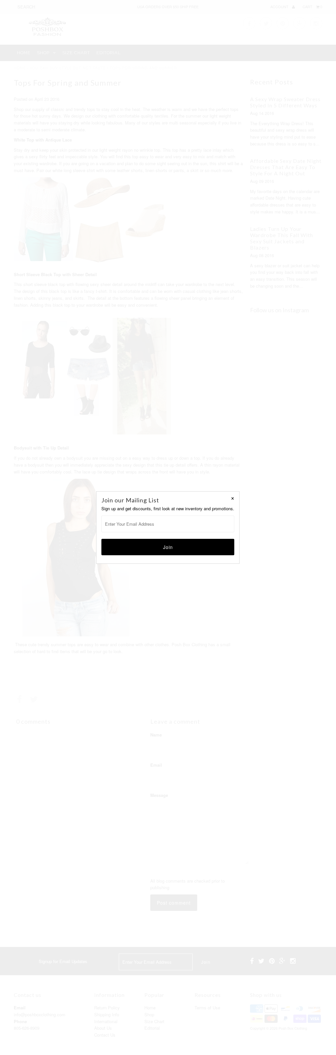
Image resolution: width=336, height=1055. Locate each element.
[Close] (233, 498)
